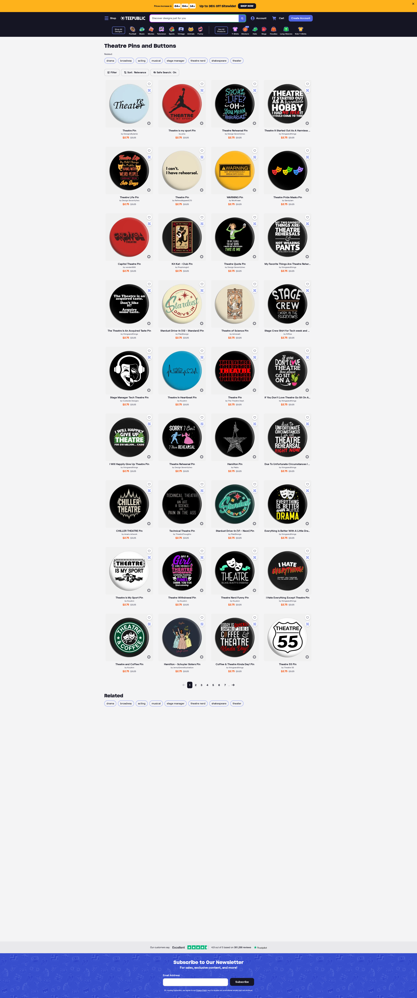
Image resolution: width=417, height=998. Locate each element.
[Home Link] (133, 18)
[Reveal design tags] (149, 123)
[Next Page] (233, 685)
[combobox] (194, 18)
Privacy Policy (201, 990)
